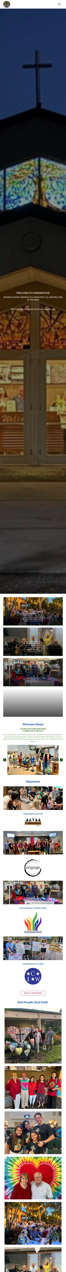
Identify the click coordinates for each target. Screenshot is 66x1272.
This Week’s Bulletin (33, 619)
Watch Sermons (33, 649)
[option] (33, 760)
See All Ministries (33, 993)
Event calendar (33, 613)
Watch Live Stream (33, 643)
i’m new (33, 680)
